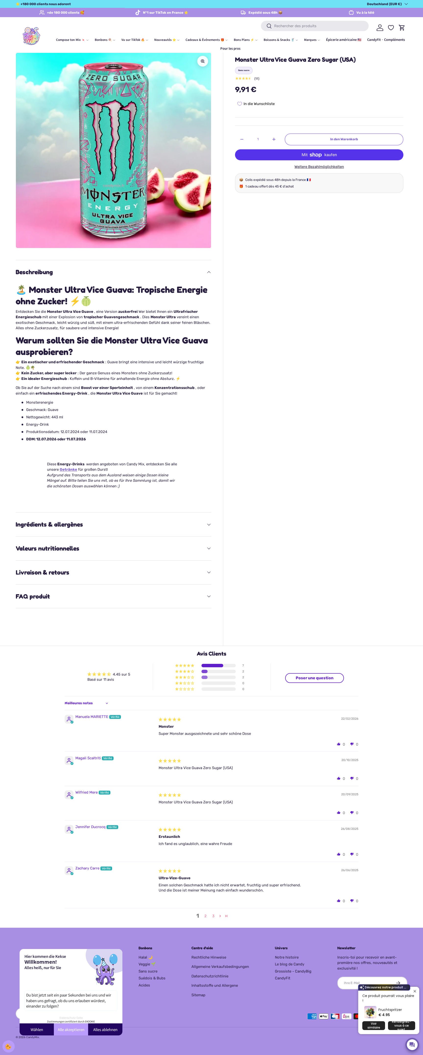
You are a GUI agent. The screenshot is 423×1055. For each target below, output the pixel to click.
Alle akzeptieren (71, 1029)
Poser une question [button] (314, 678)
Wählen (37, 1029)
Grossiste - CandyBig (293, 971)
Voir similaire (373, 1025)
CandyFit (282, 978)
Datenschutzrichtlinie (209, 976)
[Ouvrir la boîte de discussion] (412, 1045)
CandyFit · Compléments (386, 39)
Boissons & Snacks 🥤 (279, 39)
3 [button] (213, 916)
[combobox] (315, 26)
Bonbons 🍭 (103, 39)
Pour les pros (230, 48)
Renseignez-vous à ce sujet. (401, 1025)
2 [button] (205, 916)
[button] (185, 665)
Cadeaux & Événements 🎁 (205, 39)
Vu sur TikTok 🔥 (133, 39)
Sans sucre (148, 971)
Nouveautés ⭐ (165, 39)
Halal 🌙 (146, 957)
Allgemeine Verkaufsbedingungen (220, 966)
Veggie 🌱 (147, 964)
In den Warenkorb (344, 139)
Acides (144, 985)
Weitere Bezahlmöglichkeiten (319, 166)
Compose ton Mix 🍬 (70, 39)
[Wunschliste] (391, 27)
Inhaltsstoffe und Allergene (214, 985)
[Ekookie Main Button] (8, 1046)
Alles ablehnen (105, 1029)
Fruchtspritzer (390, 1009)
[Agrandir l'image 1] (202, 61)
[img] (170, 719)
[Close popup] (415, 991)
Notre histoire (287, 957)
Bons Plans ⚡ (244, 39)
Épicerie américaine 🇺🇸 (343, 39)
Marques (310, 39)
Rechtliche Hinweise (208, 957)
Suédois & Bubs (152, 978)
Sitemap (198, 995)
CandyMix (32, 1037)
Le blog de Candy (289, 964)
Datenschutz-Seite (71, 1018)
